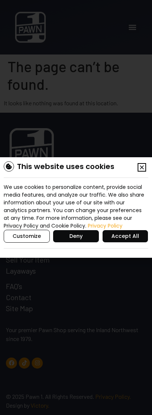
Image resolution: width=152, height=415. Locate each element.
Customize (27, 236)
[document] (76, 207)
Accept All (125, 236)
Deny (76, 236)
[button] (142, 167)
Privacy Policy (105, 225)
